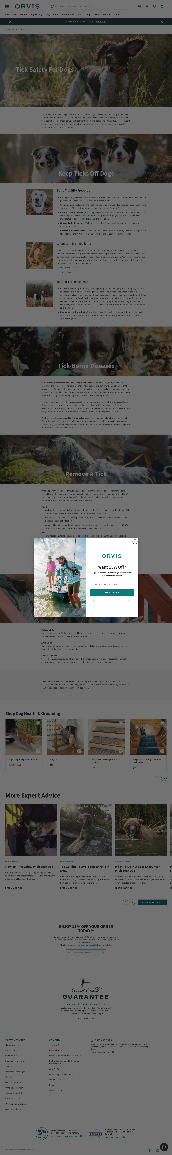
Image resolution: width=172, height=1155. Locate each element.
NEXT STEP (112, 592)
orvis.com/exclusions (116, 601)
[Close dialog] (135, 541)
